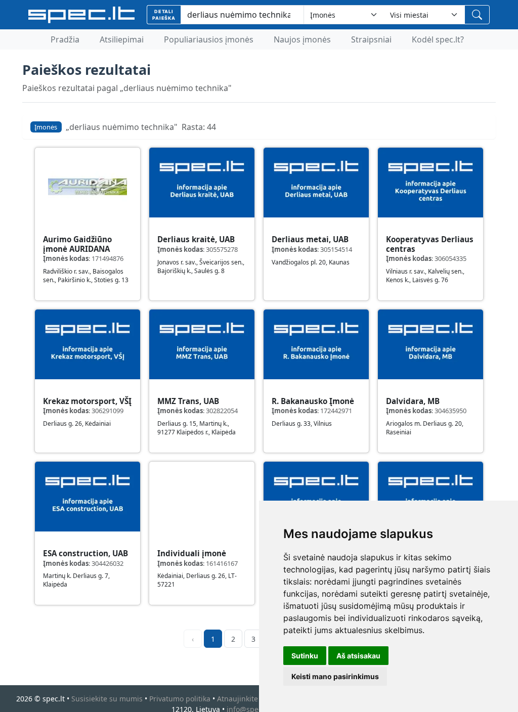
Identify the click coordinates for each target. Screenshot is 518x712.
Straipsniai (371, 39)
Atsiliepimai (122, 39)
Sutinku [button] (304, 655)
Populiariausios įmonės (208, 39)
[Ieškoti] (477, 14)
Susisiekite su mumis (107, 698)
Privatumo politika (179, 698)
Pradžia (65, 39)
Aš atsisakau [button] (358, 655)
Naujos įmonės (302, 39)
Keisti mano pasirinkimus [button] (335, 676)
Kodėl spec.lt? (438, 39)
